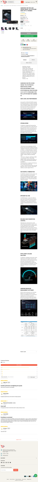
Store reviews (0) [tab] (10, 376)
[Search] (22, 2)
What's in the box (29, 62)
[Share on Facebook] (21, 44)
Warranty (33, 59)
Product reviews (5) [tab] (4, 376)
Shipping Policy (29, 479)
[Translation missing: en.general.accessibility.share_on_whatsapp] (22, 44)
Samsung (22, 12)
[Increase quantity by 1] (29, 30)
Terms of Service (12, 479)
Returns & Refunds (18, 479)
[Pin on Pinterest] (27, 44)
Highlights (25, 59)
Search (8, 479)
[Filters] (29, 377)
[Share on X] (24, 44)
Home (2, 5)
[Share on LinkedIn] (25, 44)
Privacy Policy (24, 479)
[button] (2, 28)
